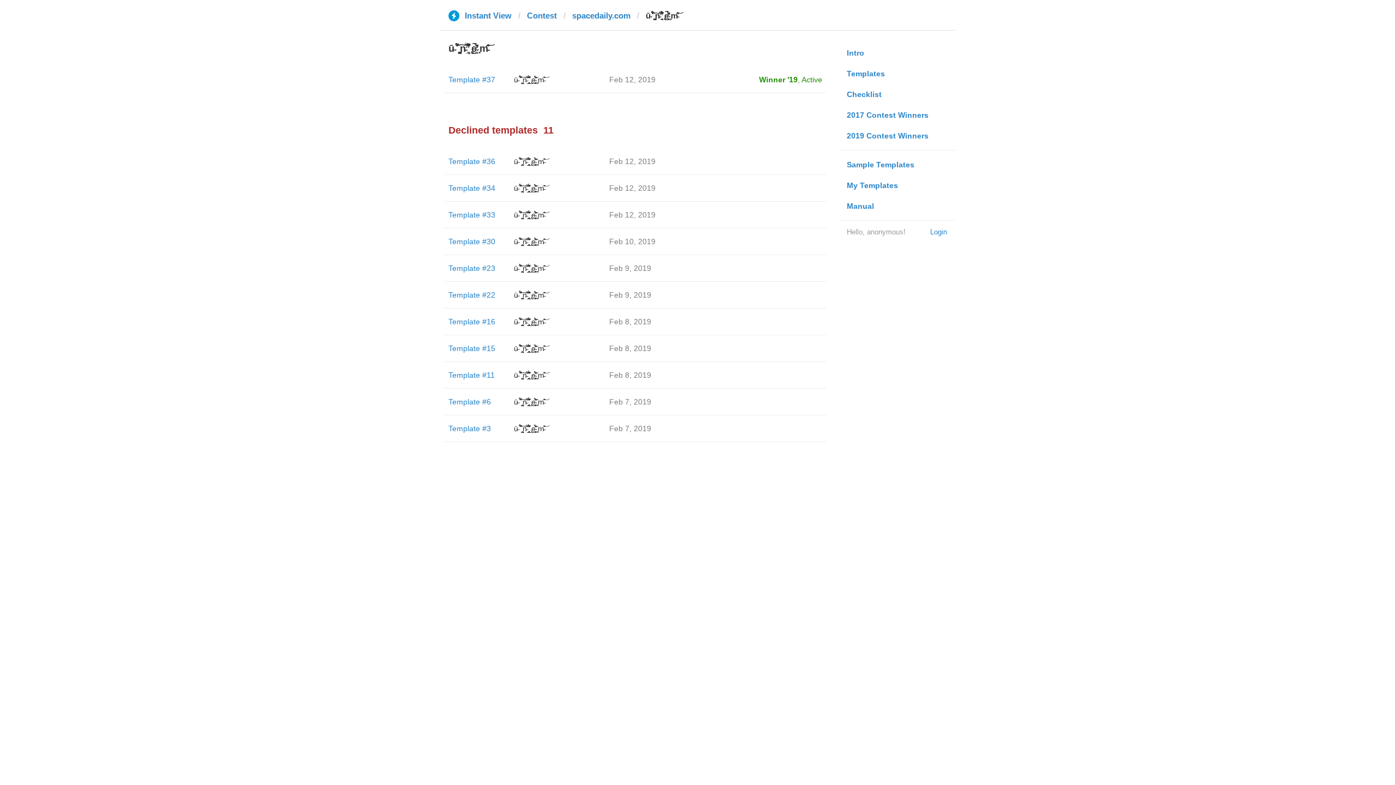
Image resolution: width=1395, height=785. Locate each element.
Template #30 (471, 241)
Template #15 (471, 348)
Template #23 (471, 268)
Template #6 (469, 401)
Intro (855, 53)
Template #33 (471, 214)
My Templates (872, 185)
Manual (860, 206)
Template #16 (471, 321)
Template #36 (471, 161)
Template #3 (469, 428)
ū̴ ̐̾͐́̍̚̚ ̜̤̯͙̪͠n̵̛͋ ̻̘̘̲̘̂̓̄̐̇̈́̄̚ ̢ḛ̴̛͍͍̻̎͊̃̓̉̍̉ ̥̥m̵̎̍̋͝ (529, 79)
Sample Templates (880, 164)
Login (938, 232)
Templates (866, 73)
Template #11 (471, 375)
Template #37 (471, 79)
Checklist (864, 94)
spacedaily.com (601, 15)
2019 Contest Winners (888, 135)
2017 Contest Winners (888, 115)
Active (812, 79)
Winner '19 (778, 79)
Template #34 (471, 188)
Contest (542, 15)
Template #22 (471, 295)
